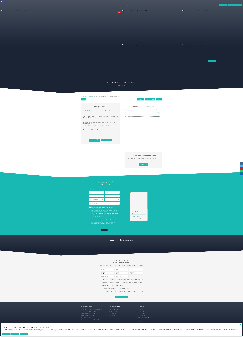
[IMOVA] (8, 5)
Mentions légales (141, 315)
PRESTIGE (121, 5)
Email (91, 196)
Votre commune (94, 199)
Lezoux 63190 (92, 96)
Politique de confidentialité (143, 317)
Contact (134, 5)
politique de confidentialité (108, 292)
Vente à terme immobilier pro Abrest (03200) (91, 309)
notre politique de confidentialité (53, 330)
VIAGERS (105, 5)
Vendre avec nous (113, 311)
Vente (82, 96)
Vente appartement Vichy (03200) (88, 311)
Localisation (132, 272)
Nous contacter (112, 315)
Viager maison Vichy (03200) (87, 317)
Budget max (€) (104, 276)
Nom (107, 192)
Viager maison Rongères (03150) (88, 315)
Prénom (92, 192)
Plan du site (140, 319)
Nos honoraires (141, 311)
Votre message (93, 203)
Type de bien (117, 272)
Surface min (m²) (119, 276)
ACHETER (98, 5)
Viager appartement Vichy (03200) (89, 313)
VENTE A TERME (112, 5)
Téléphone (108, 196)
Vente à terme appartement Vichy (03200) (90, 319)
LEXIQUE (127, 5)
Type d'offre (103, 272)
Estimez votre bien (113, 309)
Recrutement (140, 309)
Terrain (86, 96)
